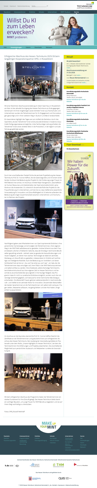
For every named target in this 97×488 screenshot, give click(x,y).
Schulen (41, 12)
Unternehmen (52, 12)
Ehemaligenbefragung (41, 440)
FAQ (5, 47)
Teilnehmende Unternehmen (69, 439)
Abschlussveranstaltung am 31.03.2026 (77, 71)
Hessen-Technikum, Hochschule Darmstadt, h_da (37, 485)
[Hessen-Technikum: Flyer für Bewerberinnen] (79, 181)
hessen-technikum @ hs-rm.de (77, 125)
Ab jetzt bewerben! (73, 61)
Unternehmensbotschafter (71, 450)
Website (69, 101)
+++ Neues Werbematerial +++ (78, 77)
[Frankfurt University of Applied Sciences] (34, 465)
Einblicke (32, 12)
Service (76, 12)
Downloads (38, 47)
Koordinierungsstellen (10, 440)
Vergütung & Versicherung (23, 441)
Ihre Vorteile (53, 438)
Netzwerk (49, 47)
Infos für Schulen (54, 440)
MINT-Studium (65, 12)
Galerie (28, 47)
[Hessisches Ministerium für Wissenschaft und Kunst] (34, 477)
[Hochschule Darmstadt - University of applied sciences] (12, 465)
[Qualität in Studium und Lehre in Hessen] (65, 477)
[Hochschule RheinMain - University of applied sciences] (80, 465)
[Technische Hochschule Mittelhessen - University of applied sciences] (57, 465)
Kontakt (6, 6)
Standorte (7, 12)
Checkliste (53, 443)
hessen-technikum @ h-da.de (76, 99)
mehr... (69, 68)
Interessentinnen (19, 12)
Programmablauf (24, 438)
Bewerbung (23, 444)
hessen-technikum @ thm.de (76, 139)
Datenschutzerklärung (23, 6)
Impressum (13, 6)
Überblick (6, 438)
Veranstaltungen (16, 47)
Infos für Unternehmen (69, 444)
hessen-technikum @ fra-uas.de (77, 113)
